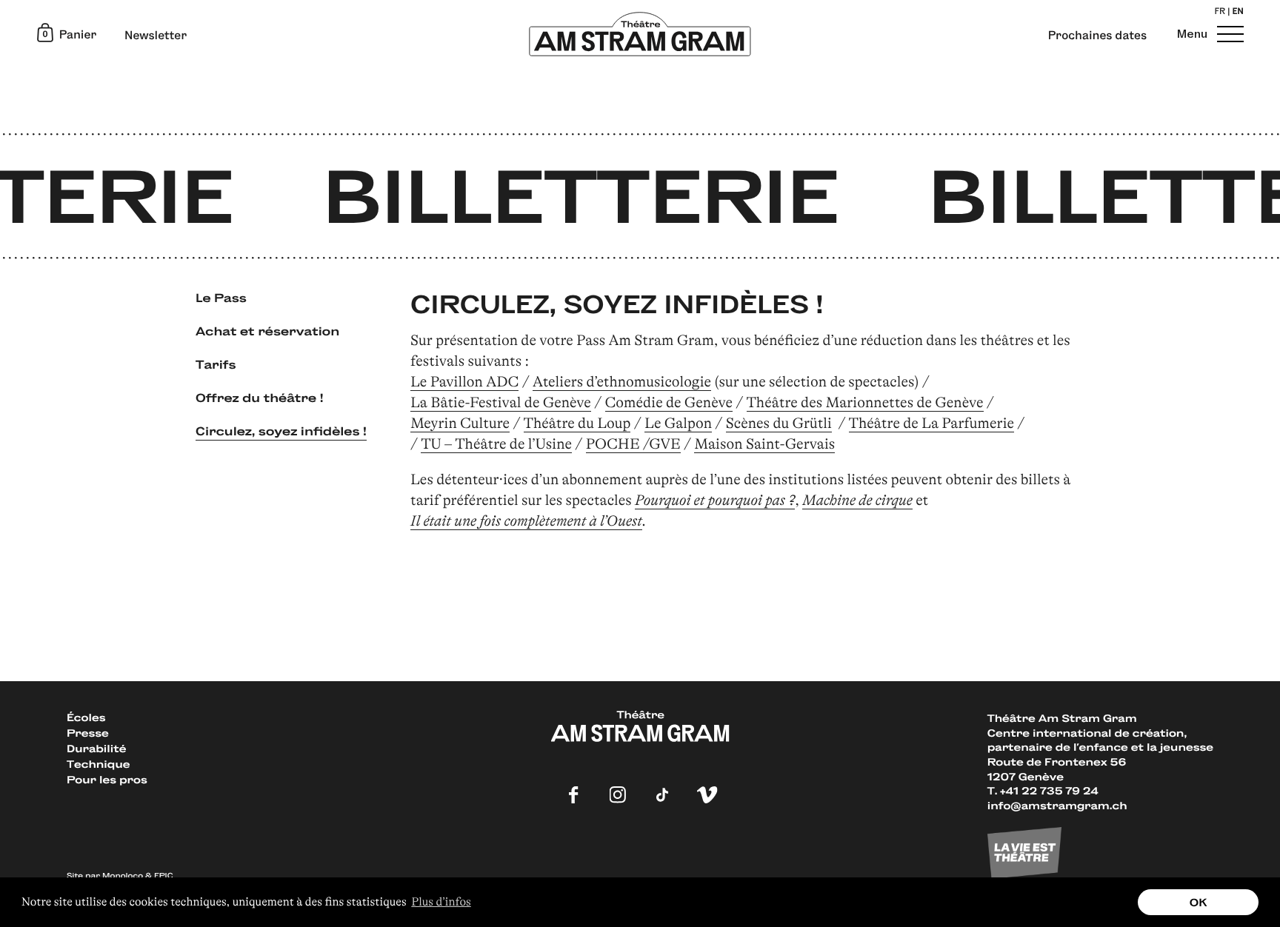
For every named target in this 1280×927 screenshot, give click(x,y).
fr (1219, 12)
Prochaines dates (1097, 35)
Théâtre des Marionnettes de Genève (865, 402)
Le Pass (221, 297)
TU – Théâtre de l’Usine (496, 443)
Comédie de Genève (669, 402)
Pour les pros (107, 779)
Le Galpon (678, 423)
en (1238, 12)
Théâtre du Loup (577, 423)
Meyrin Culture (460, 423)
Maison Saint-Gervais (764, 443)
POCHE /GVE (633, 443)
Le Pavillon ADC (464, 381)
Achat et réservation (267, 331)
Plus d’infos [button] (440, 901)
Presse (88, 732)
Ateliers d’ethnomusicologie (622, 381)
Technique (98, 763)
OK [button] (1198, 901)
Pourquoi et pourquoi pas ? (715, 500)
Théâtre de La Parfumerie (931, 423)
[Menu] (1228, 33)
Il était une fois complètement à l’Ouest (526, 520)
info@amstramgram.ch (1057, 805)
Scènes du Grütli (779, 423)
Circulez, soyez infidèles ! (281, 431)
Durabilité (96, 748)
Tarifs (216, 364)
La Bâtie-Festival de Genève (500, 402)
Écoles (86, 717)
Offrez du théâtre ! (260, 397)
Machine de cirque (857, 500)
